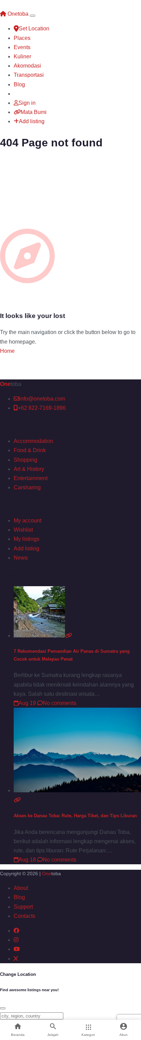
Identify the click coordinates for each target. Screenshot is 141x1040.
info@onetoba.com (42, 399)
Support (23, 907)
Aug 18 (27, 860)
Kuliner (22, 56)
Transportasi (29, 75)
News (21, 558)
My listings (26, 539)
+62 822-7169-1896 (42, 408)
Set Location (34, 28)
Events (22, 47)
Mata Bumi (34, 112)
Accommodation (33, 441)
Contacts (24, 916)
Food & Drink (30, 450)
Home (7, 351)
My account (27, 520)
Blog (19, 84)
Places (22, 38)
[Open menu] (32, 16)
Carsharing (27, 487)
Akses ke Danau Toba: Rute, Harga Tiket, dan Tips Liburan (75, 815)
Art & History (29, 469)
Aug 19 (27, 703)
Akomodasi (27, 66)
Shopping (25, 460)
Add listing (31, 121)
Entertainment (31, 478)
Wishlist (23, 530)
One (46, 873)
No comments (59, 703)
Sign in (27, 103)
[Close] (2, 1008)
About (21, 888)
